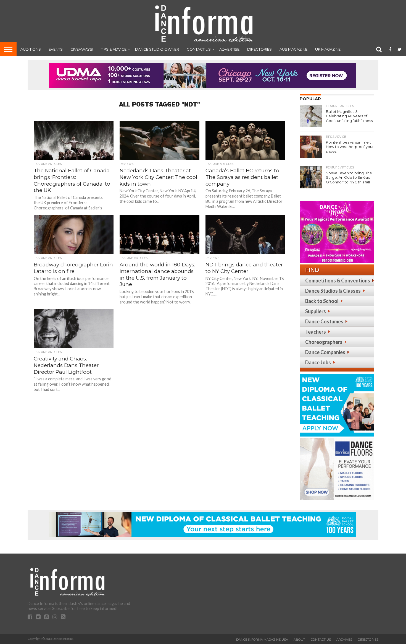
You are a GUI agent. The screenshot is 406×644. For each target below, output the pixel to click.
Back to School (322, 301)
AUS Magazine (293, 49)
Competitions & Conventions (337, 280)
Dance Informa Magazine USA (262, 640)
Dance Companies (325, 352)
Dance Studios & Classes (333, 291)
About (299, 640)
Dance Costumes (324, 321)
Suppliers (315, 311)
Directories (259, 49)
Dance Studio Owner (157, 49)
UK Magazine (328, 49)
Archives (344, 640)
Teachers (315, 332)
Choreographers (323, 342)
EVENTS (56, 49)
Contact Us (199, 49)
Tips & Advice (113, 49)
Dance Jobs (318, 362)
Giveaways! (81, 49)
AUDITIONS (30, 49)
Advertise (229, 49)
